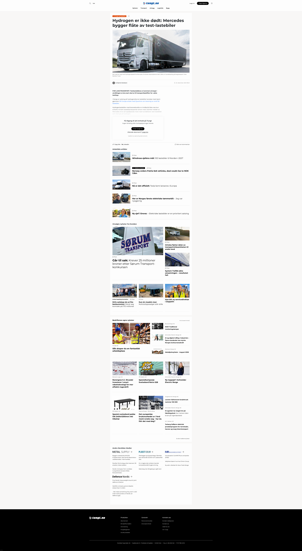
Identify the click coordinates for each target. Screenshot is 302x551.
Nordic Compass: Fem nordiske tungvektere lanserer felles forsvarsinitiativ (122, 470)
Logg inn (145, 132)
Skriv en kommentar (183, 144)
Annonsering (124, 526)
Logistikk (160, 8)
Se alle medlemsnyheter (183, 438)
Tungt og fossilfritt (120, 16)
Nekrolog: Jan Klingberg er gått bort (150, 469)
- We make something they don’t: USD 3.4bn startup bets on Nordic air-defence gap (124, 493)
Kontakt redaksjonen (168, 521)
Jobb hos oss (165, 526)
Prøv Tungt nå (137, 128)
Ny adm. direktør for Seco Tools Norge (177, 465)
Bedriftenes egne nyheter (123, 320)
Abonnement (124, 521)
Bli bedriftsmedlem (126, 524)
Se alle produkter (125, 532)
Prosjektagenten (125, 529)
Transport (144, 8)
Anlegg (152, 8)
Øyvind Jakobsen (122, 83)
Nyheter (135, 8)
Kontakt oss (165, 524)
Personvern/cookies (146, 521)
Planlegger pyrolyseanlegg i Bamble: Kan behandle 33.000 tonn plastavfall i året (151, 457)
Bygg (167, 8)
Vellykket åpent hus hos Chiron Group (177, 461)
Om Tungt (165, 529)
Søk (94, 3)
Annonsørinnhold (146, 524)
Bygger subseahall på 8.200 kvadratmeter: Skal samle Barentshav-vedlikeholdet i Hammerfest (124, 457)
